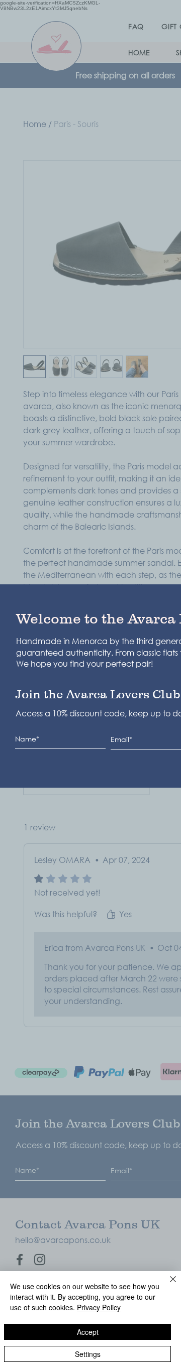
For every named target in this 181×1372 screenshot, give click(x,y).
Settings (88, 1354)
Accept (88, 1332)
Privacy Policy (99, 1307)
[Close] (167, 1285)
